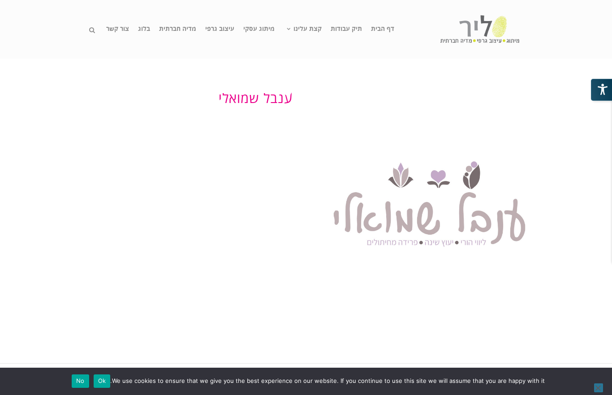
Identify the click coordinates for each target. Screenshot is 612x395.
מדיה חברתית (177, 29)
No (80, 380)
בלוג (144, 29)
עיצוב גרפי (219, 29)
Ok (102, 380)
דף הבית (382, 29)
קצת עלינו (307, 29)
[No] (598, 387)
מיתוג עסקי (259, 29)
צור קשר (117, 29)
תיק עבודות (346, 29)
